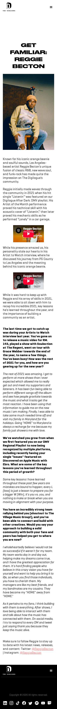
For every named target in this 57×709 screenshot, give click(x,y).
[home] (8, 8)
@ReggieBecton (42, 649)
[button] (51, 7)
